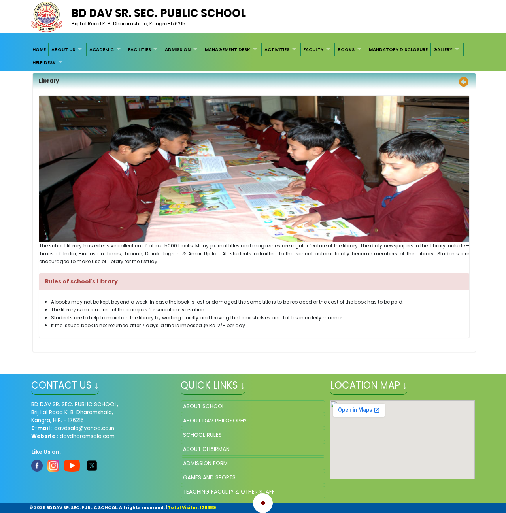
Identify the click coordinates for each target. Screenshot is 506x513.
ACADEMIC (101, 49)
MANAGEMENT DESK (227, 49)
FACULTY (313, 49)
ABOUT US (63, 49)
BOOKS (346, 49)
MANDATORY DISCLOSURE (398, 49)
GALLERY (442, 49)
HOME (39, 49)
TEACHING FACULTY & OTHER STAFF (229, 492)
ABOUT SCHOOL (204, 406)
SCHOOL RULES (202, 435)
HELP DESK (44, 62)
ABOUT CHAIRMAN (206, 449)
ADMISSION (178, 49)
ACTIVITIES (276, 49)
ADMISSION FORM (205, 463)
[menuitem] (39, 49)
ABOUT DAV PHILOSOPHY (215, 420)
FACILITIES (139, 49)
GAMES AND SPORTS (209, 477)
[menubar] (253, 56)
